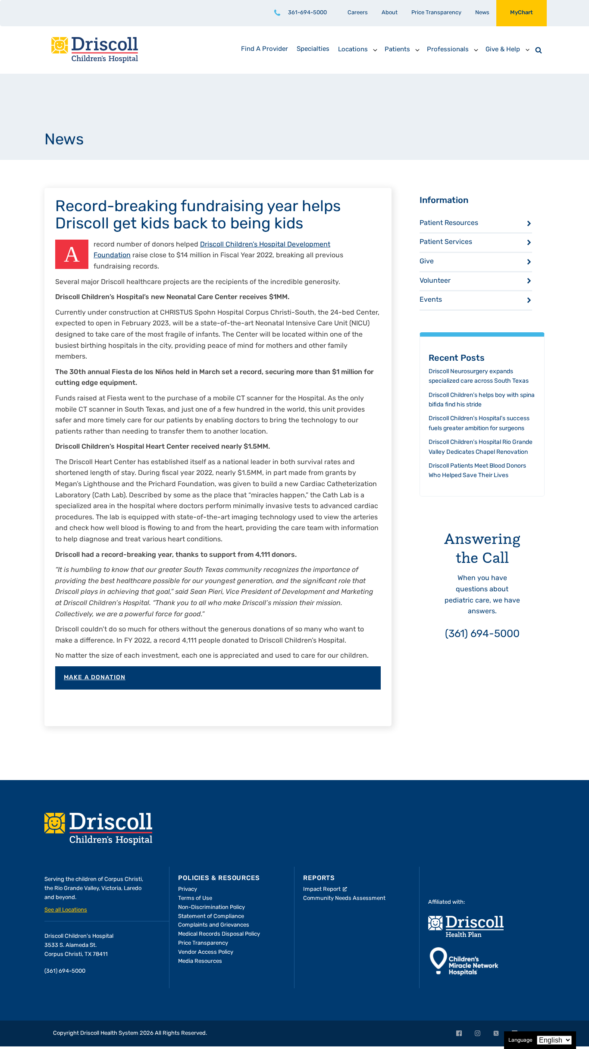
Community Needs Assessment (344, 898)
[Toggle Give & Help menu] (527, 50)
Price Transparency (436, 13)
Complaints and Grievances (213, 925)
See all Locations (65, 910)
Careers (358, 13)
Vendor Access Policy (205, 952)
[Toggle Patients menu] (417, 50)
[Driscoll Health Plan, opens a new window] (466, 926)
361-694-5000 (307, 13)
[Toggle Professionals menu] (476, 50)
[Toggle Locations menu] (375, 50)
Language (520, 1040)
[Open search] (539, 50)
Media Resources (200, 961)
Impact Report (322, 889)
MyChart (521, 13)
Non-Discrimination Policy (211, 907)
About (390, 13)
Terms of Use (195, 898)
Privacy (187, 889)
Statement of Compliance (211, 916)
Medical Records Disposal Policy (219, 934)
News (482, 13)
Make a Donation (94, 677)
